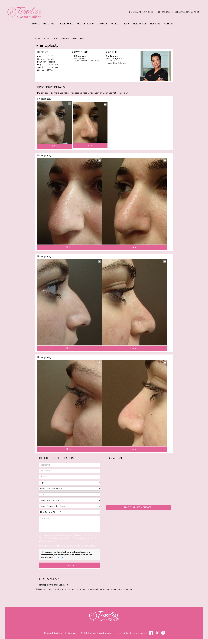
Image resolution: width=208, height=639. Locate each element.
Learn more (60, 557)
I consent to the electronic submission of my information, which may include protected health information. (66, 555)
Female (50, 59)
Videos (115, 24)
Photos (103, 24)
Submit (69, 565)
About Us (48, 24)
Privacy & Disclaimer (53, 633)
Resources (140, 24)
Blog (127, 24)
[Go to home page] (36, 12)
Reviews (155, 24)
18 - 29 (50, 56)
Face (55, 38)
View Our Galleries (117, 63)
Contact (169, 24)
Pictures (47, 38)
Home (35, 24)
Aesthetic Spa (85, 24)
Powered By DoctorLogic (130, 633)
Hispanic (51, 62)
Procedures (65, 24)
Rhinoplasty (64, 38)
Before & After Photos (141, 12)
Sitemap (72, 633)
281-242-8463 (164, 12)
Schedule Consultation (187, 12)
